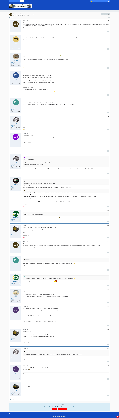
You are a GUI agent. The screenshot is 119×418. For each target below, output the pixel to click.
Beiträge (12, 46)
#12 (108, 241)
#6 (108, 116)
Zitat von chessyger (28, 157)
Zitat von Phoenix (27, 276)
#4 (108, 71)
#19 (108, 365)
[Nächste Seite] (12, 17)
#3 (108, 53)
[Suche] (108, 1)
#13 (108, 256)
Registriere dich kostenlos (61, 406)
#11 (108, 225)
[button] (93, 1)
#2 (108, 35)
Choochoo (15, 15)
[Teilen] (109, 17)
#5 (108, 98)
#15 (108, 289)
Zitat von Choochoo (28, 179)
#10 (108, 210)
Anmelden (99, 1)
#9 (108, 177)
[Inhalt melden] (108, 31)
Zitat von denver (27, 259)
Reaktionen (12, 29)
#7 (108, 133)
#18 (108, 348)
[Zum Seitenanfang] (117, 417)
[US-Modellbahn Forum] (59, 6)
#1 (108, 20)
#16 (108, 306)
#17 (108, 329)
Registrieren (104, 1)
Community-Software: (59, 416)
